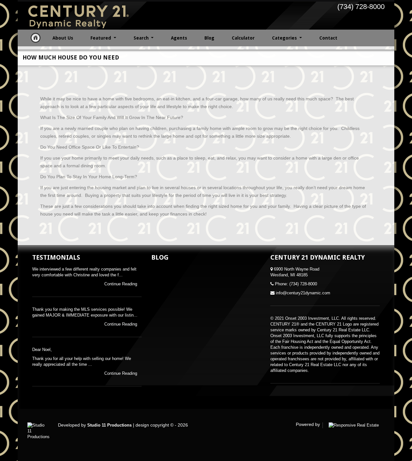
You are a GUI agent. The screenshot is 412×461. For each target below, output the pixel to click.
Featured (101, 38)
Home (35, 38)
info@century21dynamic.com (303, 292)
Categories (285, 38)
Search (142, 38)
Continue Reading (121, 283)
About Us (62, 38)
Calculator (243, 38)
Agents (179, 38)
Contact (328, 38)
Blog (209, 38)
